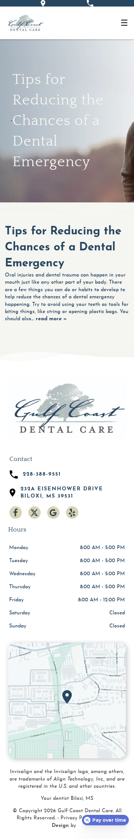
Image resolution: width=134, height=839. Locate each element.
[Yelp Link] (72, 512)
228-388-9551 (42, 474)
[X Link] (34, 512)
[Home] (25, 23)
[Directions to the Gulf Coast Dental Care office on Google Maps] (43, 3)
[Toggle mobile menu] (124, 22)
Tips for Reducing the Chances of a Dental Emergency (63, 247)
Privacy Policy (76, 818)
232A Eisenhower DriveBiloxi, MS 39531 (61, 492)
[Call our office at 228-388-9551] (90, 3)
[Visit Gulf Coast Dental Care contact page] (67, 700)
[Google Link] (53, 512)
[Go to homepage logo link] (67, 407)
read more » (51, 319)
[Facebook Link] (15, 512)
